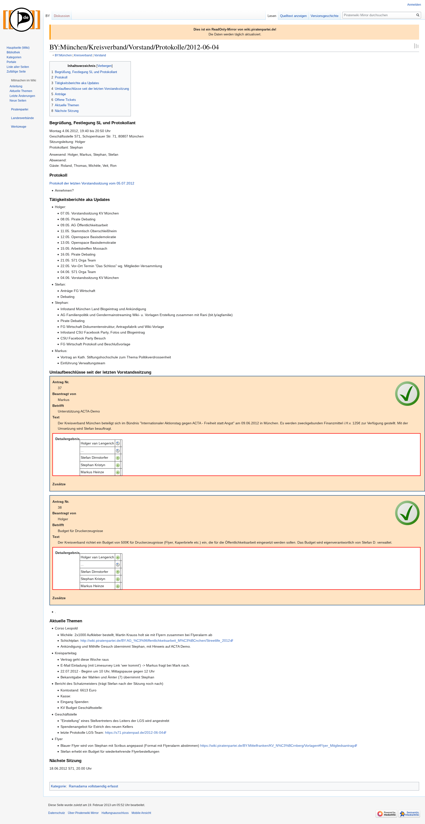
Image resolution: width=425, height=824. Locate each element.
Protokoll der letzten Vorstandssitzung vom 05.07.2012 (91, 183)
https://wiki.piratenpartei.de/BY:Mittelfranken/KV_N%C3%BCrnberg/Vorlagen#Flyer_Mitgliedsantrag (277, 746)
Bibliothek (13, 52)
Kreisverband (83, 55)
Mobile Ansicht (141, 813)
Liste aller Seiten (18, 67)
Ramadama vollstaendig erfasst (93, 786)
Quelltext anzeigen (293, 16)
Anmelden (414, 4)
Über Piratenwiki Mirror (83, 813)
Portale (11, 62)
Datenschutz (56, 813)
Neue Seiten (18, 100)
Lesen (272, 16)
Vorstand (100, 55)
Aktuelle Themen (21, 91)
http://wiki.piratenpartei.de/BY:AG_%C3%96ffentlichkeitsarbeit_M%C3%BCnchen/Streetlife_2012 (155, 640)
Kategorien (14, 57)
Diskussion (62, 16)
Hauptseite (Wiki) (18, 47)
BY (48, 16)
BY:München (63, 55)
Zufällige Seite (16, 71)
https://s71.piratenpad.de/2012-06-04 (134, 732)
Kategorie (58, 786)
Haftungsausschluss (115, 813)
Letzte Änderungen (22, 96)
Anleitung (16, 86)
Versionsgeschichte (324, 16)
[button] (23, 80)
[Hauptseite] (21, 19)
